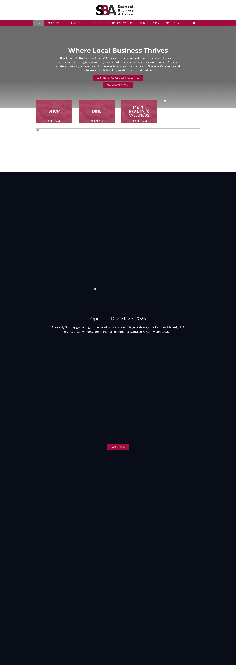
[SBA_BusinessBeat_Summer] (118, 129)
